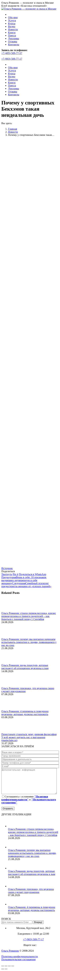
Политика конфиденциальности (19, 956)
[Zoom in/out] (12, 965)
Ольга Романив (10, 950)
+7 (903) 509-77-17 (11, 58)
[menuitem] (13, 17)
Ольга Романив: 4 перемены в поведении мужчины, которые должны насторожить (24, 713)
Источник (7, 568)
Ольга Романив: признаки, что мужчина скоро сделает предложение (31, 891)
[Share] (6, 965)
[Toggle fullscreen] (9, 965)
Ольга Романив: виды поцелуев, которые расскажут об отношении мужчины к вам (24, 667)
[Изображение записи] (10, 610)
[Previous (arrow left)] (2, 968)
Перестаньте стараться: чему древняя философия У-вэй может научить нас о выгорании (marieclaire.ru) (28, 737)
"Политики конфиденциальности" (24, 798)
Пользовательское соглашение (18, 959)
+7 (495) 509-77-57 (11, 53)
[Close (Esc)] (2, 965)
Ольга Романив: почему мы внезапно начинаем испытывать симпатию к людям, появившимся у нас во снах (28, 642)
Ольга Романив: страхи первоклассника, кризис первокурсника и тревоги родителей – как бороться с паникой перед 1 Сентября (28, 616)
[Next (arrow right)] (6, 968)
